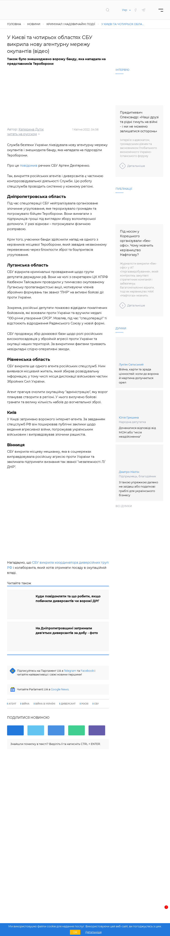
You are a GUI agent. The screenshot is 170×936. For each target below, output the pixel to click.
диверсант (68, 704)
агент (12, 704)
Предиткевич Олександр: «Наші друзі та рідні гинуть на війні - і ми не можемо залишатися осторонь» (139, 122)
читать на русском (22, 134)
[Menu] (160, 9)
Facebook (87, 670)
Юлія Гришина (129, 417)
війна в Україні (45, 704)
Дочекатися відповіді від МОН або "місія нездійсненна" (137, 432)
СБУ (96, 704)
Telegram (70, 670)
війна (25, 704)
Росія (84, 704)
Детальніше (136, 166)
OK (75, 932)
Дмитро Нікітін (129, 472)
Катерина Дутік (31, 129)
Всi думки (124, 506)
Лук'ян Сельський (131, 364)
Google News (60, 689)
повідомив (28, 166)
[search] (107, 9)
